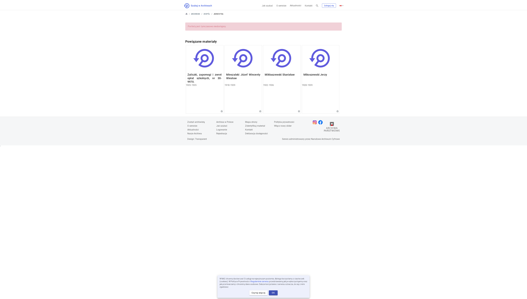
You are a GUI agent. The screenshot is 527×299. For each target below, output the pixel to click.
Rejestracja (221, 133)
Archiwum (195, 14)
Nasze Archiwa (194, 133)
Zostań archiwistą (196, 122)
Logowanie (221, 129)
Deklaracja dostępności (256, 133)
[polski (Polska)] (341, 5)
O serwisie (281, 5)
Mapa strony (251, 122)
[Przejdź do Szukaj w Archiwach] (200, 5)
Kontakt (308, 5)
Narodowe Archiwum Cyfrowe (325, 139)
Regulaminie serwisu (260, 281)
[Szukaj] (317, 6)
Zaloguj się (329, 6)
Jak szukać (267, 5)
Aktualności (295, 5)
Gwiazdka (222, 111)
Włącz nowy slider (282, 126)
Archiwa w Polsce (224, 122)
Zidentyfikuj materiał (255, 126)
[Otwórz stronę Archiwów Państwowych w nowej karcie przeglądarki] (332, 127)
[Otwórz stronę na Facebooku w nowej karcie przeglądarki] (321, 122)
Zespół (207, 14)
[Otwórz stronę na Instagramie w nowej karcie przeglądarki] (315, 122)
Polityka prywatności (284, 122)
